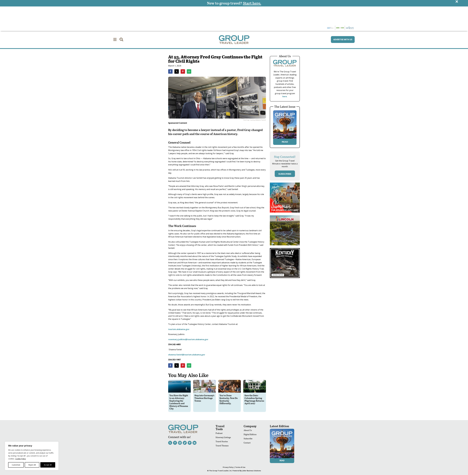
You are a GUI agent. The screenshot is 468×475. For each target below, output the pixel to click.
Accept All (48, 465)
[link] (170, 71)
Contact (247, 442)
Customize (16, 465)
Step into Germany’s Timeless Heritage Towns (204, 398)
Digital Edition (250, 434)
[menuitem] (115, 39)
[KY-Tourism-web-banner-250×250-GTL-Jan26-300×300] (285, 277)
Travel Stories (222, 441)
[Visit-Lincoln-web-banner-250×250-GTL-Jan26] (285, 245)
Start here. (252, 3)
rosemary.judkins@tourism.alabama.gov (188, 339)
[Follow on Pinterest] (190, 443)
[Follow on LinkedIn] (194, 443)
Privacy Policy (228, 467)
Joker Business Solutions (251, 471)
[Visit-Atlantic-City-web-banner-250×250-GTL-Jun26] (285, 212)
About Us (248, 430)
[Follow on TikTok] (185, 443)
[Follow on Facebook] (175, 443)
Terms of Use (240, 467)
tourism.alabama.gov (178, 329)
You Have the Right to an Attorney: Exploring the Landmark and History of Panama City (178, 402)
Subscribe (248, 438)
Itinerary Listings (223, 437)
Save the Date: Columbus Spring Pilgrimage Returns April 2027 (254, 399)
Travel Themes (222, 445)
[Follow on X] (170, 443)
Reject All (32, 465)
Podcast (219, 433)
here (284, 96)
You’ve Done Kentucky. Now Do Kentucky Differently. (228, 399)
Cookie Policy (20, 459)
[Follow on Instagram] (180, 443)
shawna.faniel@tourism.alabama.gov (186, 354)
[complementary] (31, 456)
